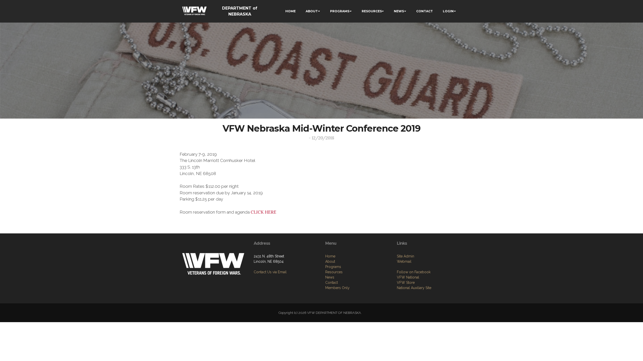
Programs (333, 267)
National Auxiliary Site (414, 288)
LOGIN (448, 11)
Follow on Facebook (414, 272)
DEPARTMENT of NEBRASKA (239, 11)
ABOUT (312, 11)
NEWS (399, 11)
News (329, 277)
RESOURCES (372, 11)
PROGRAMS (339, 11)
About (330, 261)
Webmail (404, 261)
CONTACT (424, 11)
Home (330, 256)
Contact (331, 283)
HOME (290, 11)
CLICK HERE (263, 212)
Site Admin (405, 256)
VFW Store (406, 283)
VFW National (408, 277)
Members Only (337, 288)
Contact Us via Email (270, 272)
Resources (334, 272)
